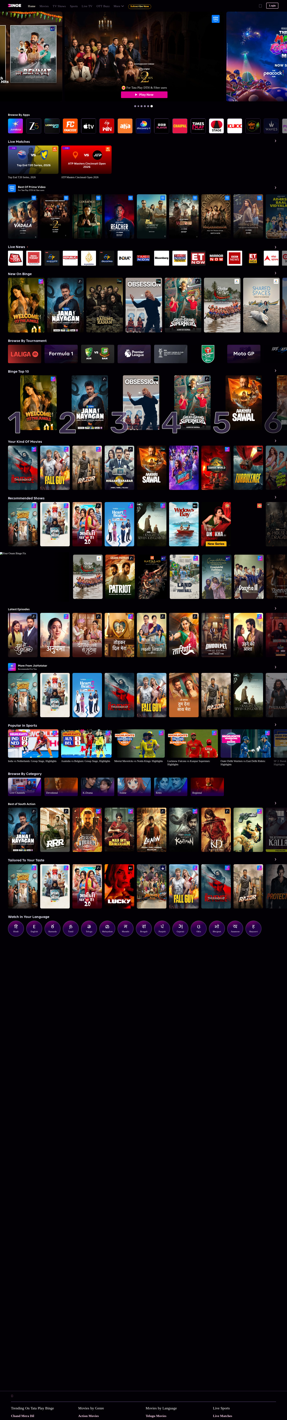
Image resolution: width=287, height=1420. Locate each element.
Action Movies (88, 1416)
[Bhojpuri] (218, 935)
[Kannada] (54, 935)
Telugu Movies (156, 1416)
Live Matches (222, 1416)
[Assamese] (236, 935)
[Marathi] (127, 935)
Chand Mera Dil (22, 1416)
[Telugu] (90, 935)
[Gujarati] (182, 935)
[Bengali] (145, 935)
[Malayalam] (109, 935)
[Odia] (200, 935)
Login (272, 5)
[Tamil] (72, 935)
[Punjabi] (163, 935)
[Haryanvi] (255, 935)
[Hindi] (17, 935)
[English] (36, 935)
